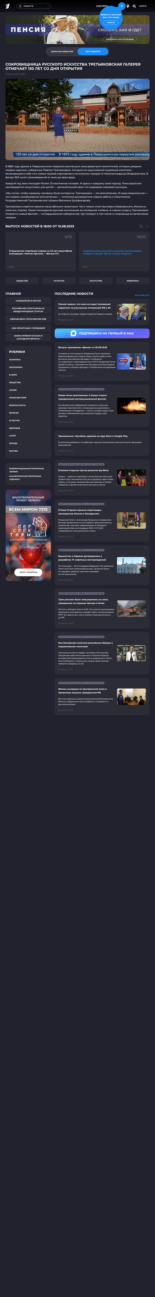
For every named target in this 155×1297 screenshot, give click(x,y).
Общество (22, 281)
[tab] (62, 51)
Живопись (133, 281)
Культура (59, 281)
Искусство (96, 281)
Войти (143, 6)
